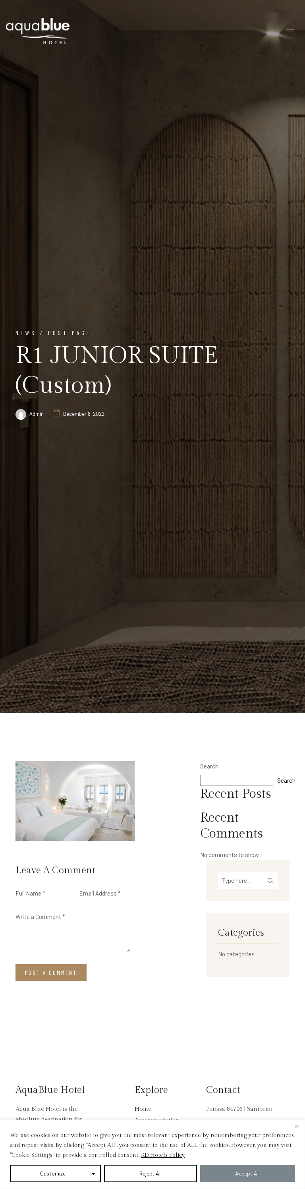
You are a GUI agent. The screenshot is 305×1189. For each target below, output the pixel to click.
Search (209, 766)
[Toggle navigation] (290, 31)
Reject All (150, 1173)
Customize (53, 1173)
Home (143, 1109)
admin (36, 414)
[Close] (296, 1126)
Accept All (247, 1173)
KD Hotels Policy (163, 1155)
